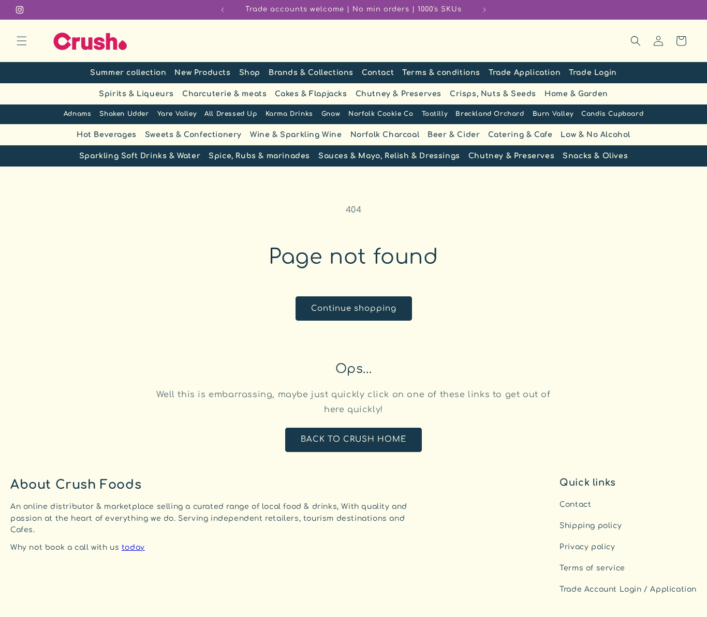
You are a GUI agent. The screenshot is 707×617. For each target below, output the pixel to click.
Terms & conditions (441, 73)
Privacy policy (587, 547)
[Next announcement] (484, 10)
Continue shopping (353, 308)
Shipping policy (590, 526)
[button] (21, 40)
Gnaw (330, 113)
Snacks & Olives (595, 156)
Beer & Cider (454, 135)
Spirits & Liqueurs (136, 94)
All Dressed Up (230, 113)
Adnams (78, 113)
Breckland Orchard (489, 113)
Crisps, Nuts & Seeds (493, 94)
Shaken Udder (124, 113)
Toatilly (435, 113)
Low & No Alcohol (595, 135)
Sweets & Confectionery (193, 135)
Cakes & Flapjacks (311, 94)
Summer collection (128, 73)
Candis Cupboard (612, 113)
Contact (378, 73)
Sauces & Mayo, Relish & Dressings (389, 156)
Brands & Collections (311, 73)
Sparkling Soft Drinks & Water (139, 156)
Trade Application (525, 73)
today (133, 547)
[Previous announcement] (222, 10)
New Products (202, 73)
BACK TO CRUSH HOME (353, 439)
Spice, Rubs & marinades (259, 156)
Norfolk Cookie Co (380, 113)
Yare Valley (177, 113)
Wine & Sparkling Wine (296, 135)
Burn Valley (553, 113)
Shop (249, 73)
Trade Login (593, 73)
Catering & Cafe (520, 135)
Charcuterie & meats (224, 94)
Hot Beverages (107, 135)
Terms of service (592, 568)
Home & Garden (576, 94)
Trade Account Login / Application (628, 589)
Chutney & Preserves (398, 94)
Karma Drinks (289, 113)
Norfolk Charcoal (385, 135)
